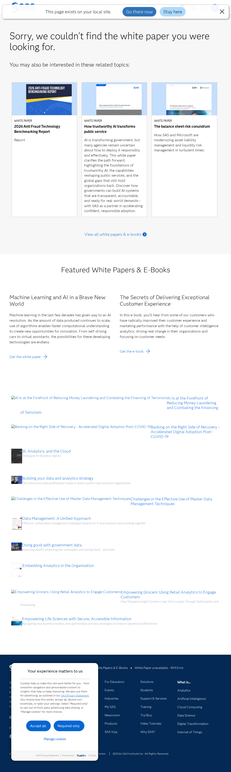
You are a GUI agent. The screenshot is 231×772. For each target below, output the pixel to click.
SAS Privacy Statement (75, 695)
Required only (69, 726)
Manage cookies (55, 739)
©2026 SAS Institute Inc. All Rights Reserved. (141, 753)
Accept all (38, 726)
